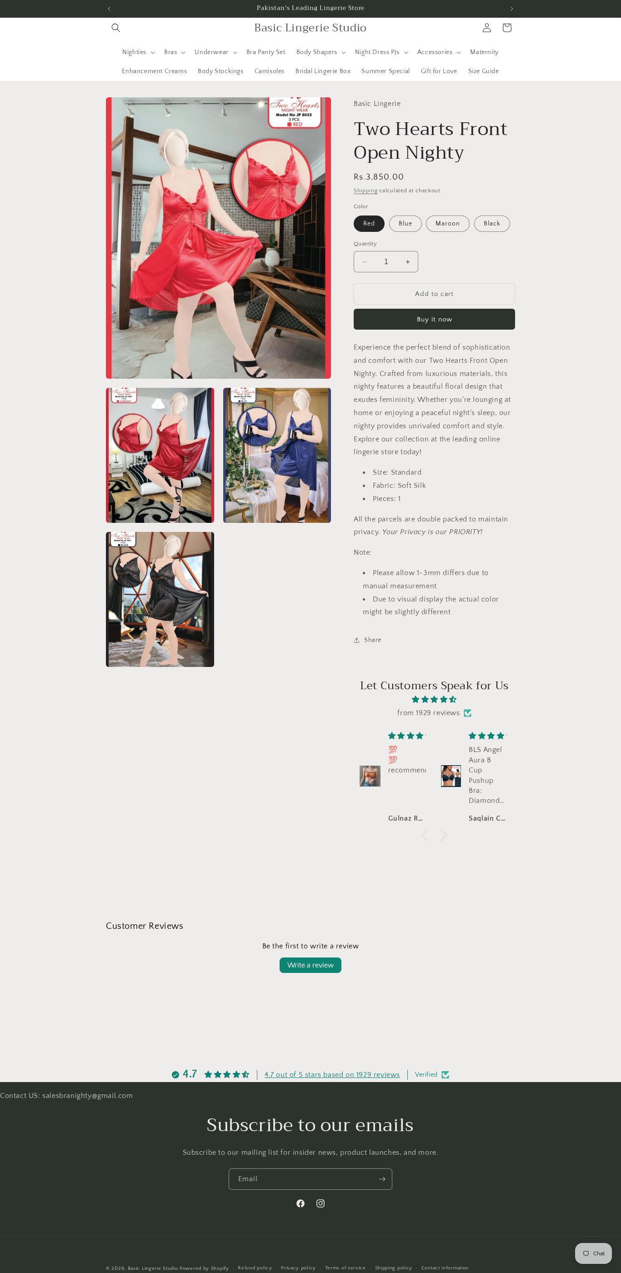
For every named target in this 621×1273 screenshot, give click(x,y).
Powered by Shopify (204, 1268)
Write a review (310, 965)
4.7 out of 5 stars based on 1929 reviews (332, 1075)
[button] (116, 28)
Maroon (448, 223)
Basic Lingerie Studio (153, 1268)
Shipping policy (394, 1268)
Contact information (445, 1268)
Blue (405, 223)
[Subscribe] (382, 1179)
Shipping (366, 191)
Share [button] (372, 640)
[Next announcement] (512, 8)
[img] (434, 700)
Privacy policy (298, 1268)
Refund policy (255, 1268)
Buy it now (434, 319)
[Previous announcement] (109, 8)
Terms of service (345, 1268)
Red (369, 223)
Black (492, 223)
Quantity (365, 244)
